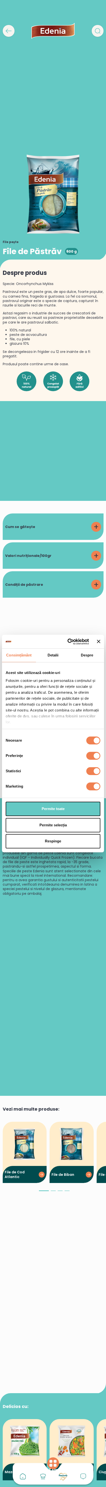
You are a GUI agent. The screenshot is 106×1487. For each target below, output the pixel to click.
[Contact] (83, 1476)
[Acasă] (23, 1476)
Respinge (53, 841)
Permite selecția (53, 825)
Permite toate (53, 809)
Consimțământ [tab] (19, 655)
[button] (44, 1193)
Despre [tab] (87, 655)
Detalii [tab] (53, 655)
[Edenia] (53, 31)
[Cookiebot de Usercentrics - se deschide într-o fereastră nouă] (68, 641)
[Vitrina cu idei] (43, 1476)
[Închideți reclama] (98, 641)
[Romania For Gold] (63, 1476)
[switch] (93, 756)
